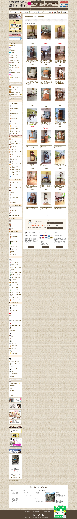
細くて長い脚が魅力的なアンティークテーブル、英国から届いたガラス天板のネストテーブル (60, 165)
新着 (15, 9)
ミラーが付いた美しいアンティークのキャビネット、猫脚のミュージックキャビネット (32, 165)
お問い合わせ (65, 9)
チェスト (14, 494)
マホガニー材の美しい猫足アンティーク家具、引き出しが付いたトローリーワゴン (60, 102)
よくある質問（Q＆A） (27, 495)
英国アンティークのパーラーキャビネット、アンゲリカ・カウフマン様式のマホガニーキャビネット (60, 145)
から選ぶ (14, 45)
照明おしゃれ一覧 (14, 231)
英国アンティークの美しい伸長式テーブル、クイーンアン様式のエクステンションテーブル (46, 40)
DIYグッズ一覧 (13, 356)
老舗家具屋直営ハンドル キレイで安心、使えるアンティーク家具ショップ (18, 4)
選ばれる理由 (38, 494)
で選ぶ (15, 55)
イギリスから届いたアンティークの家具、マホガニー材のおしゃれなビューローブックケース (46, 145)
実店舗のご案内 (59, 492)
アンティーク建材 (15, 502)
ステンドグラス (14, 497)
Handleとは (38, 493)
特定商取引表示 (37, 511)
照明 (40, 12)
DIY (12, 501)
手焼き (15, 87)
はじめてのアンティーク (35, 9)
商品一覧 (12, 98)
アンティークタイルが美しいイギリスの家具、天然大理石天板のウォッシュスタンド (32, 207)
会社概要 (50, 9)
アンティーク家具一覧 (14, 136)
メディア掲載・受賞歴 (39, 501)
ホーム (11, 9)
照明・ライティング (15, 499)
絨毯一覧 (12, 218)
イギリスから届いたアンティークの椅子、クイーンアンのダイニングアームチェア (32, 145)
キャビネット (15, 495)
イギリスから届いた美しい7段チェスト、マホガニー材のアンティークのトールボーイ (60, 123)
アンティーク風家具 (47, 12)
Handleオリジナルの (15, 92)
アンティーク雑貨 (33, 12)
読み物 (44, 9)
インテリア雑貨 (14, 500)
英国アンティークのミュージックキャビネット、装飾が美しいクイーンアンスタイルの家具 (46, 165)
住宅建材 (64, 12)
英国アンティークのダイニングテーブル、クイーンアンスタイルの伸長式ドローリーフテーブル (32, 186)
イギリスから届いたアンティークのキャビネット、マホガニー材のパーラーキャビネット (60, 82)
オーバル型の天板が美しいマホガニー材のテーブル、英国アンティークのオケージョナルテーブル (46, 61)
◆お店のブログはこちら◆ (15, 477)
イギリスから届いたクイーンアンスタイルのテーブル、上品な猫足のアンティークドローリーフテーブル (60, 61)
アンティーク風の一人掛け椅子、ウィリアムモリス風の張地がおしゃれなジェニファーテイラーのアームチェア (46, 123)
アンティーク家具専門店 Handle (41, 490)
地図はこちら (15, 475)
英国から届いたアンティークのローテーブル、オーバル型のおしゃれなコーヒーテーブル (32, 123)
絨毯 (59, 12)
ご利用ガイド (58, 9)
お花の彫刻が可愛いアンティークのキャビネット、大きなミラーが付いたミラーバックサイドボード (46, 102)
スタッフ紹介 (38, 500)
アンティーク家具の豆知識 (13, 480)
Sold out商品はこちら (12, 481)
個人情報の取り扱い (47, 511)
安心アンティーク (23, 9)
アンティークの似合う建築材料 (16, 84)
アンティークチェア (14, 12)
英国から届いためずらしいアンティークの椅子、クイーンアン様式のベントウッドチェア (60, 186)
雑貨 (55, 12)
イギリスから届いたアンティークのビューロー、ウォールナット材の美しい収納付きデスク (46, 82)
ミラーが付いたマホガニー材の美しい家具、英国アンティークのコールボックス (32, 61)
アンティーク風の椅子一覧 (15, 205)
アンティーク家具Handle (29, 16)
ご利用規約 (28, 511)
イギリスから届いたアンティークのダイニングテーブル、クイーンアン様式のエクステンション (32, 102)
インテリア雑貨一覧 (14, 302)
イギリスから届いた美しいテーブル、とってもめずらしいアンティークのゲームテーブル (60, 207)
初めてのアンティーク (39, 495)
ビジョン (37, 492)
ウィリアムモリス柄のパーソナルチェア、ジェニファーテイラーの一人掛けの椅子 (32, 82)
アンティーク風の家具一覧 (15, 179)
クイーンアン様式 (41, 16)
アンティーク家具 (24, 12)
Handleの (15, 89)
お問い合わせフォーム (62, 505)
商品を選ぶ (13, 490)
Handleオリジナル (16, 94)
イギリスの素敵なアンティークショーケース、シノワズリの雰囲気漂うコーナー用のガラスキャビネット (46, 207)
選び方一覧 (13, 43)
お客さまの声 (25, 492)
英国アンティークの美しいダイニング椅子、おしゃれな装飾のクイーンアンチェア (32, 40)
